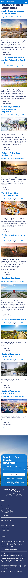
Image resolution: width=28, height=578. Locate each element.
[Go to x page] (14, 494)
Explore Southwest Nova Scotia (13, 236)
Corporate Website (7, 526)
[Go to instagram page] (7, 494)
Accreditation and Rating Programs (13, 541)
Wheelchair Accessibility (9, 549)
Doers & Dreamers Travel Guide (11, 544)
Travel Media (5, 528)
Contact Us (5, 515)
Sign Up (14, 474)
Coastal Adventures (10, 278)
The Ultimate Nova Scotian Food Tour (10, 194)
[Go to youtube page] (17, 494)
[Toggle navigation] (26, 2)
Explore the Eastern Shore (13, 319)
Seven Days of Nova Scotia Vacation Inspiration (10, 109)
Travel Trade (5, 531)
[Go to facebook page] (10, 494)
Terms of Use (5, 508)
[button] (23, 2)
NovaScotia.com (7, 571)
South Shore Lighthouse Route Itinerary (12, 12)
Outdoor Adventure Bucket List (10, 154)
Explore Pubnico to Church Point (10, 392)
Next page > (3, 428)
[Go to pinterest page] (20, 494)
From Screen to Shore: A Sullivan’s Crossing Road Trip (13, 60)
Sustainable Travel (7, 546)
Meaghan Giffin (18, 17)
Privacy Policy (16, 484)
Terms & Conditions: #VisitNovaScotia (8, 512)
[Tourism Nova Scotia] (7, 2)
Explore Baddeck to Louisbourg (10, 355)
